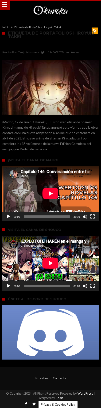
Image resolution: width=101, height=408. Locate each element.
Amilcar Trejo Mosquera (23, 52)
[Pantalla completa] (92, 216)
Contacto (59, 378)
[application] (50, 193)
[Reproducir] (8, 216)
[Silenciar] (85, 216)
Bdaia (59, 398)
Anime (75, 52)
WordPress (85, 393)
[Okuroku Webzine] (50, 5)
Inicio (5, 27)
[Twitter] (34, 404)
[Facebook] (26, 404)
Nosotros (41, 378)
